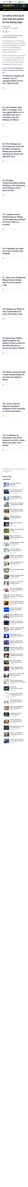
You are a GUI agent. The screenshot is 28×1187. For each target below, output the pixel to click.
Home (5, 9)
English (15, 1)
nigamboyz (7, 26)
